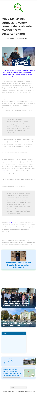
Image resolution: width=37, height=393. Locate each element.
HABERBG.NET (13, 38)
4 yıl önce (20, 38)
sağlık (25, 38)
